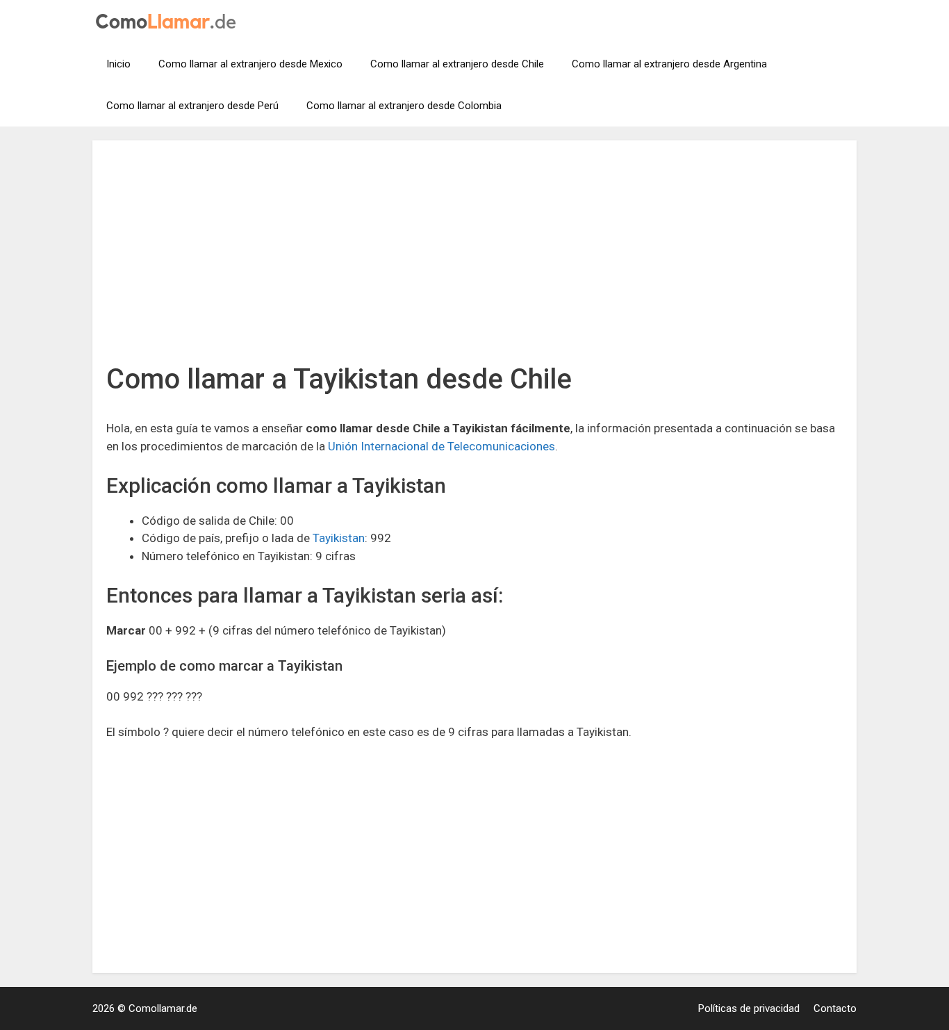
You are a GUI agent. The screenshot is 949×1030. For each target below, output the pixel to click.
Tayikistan (339, 538)
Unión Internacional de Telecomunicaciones (441, 446)
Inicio (118, 64)
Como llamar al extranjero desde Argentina (669, 64)
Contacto (835, 1008)
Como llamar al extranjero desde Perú (192, 105)
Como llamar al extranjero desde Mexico (250, 64)
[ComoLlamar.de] (165, 20)
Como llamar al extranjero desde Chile (457, 64)
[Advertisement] (474, 258)
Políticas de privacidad (749, 1008)
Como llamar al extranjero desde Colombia (404, 105)
